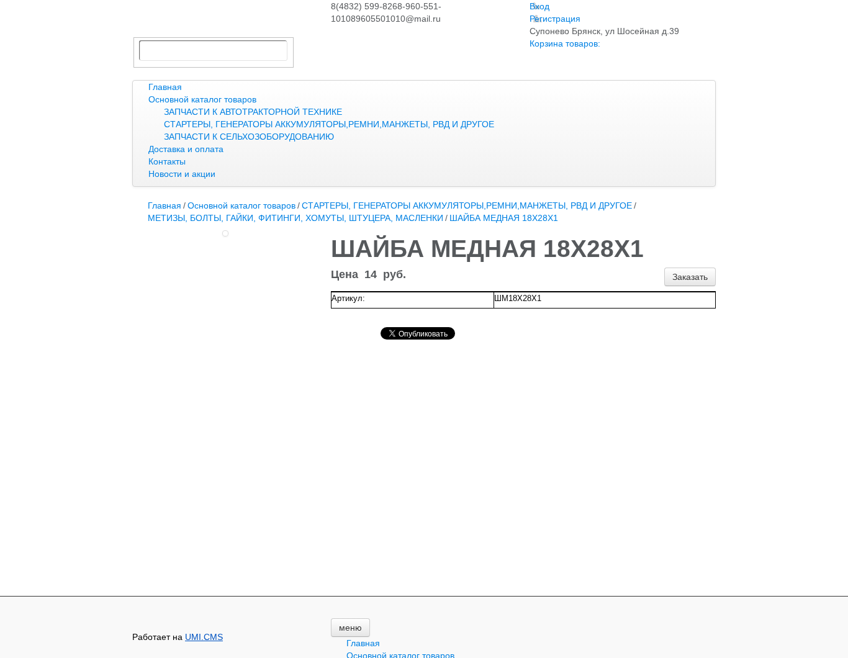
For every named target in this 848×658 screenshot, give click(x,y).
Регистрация (555, 19)
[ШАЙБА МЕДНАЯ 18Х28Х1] (225, 233)
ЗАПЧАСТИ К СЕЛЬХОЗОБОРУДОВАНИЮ (249, 137)
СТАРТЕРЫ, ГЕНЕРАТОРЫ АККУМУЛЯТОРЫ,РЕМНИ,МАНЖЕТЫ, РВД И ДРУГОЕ (329, 124)
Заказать (690, 277)
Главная (165, 87)
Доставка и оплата (185, 149)
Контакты (167, 161)
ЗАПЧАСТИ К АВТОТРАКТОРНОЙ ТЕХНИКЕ (253, 112)
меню (350, 628)
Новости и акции (181, 174)
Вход (539, 6)
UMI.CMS (204, 637)
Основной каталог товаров (202, 99)
